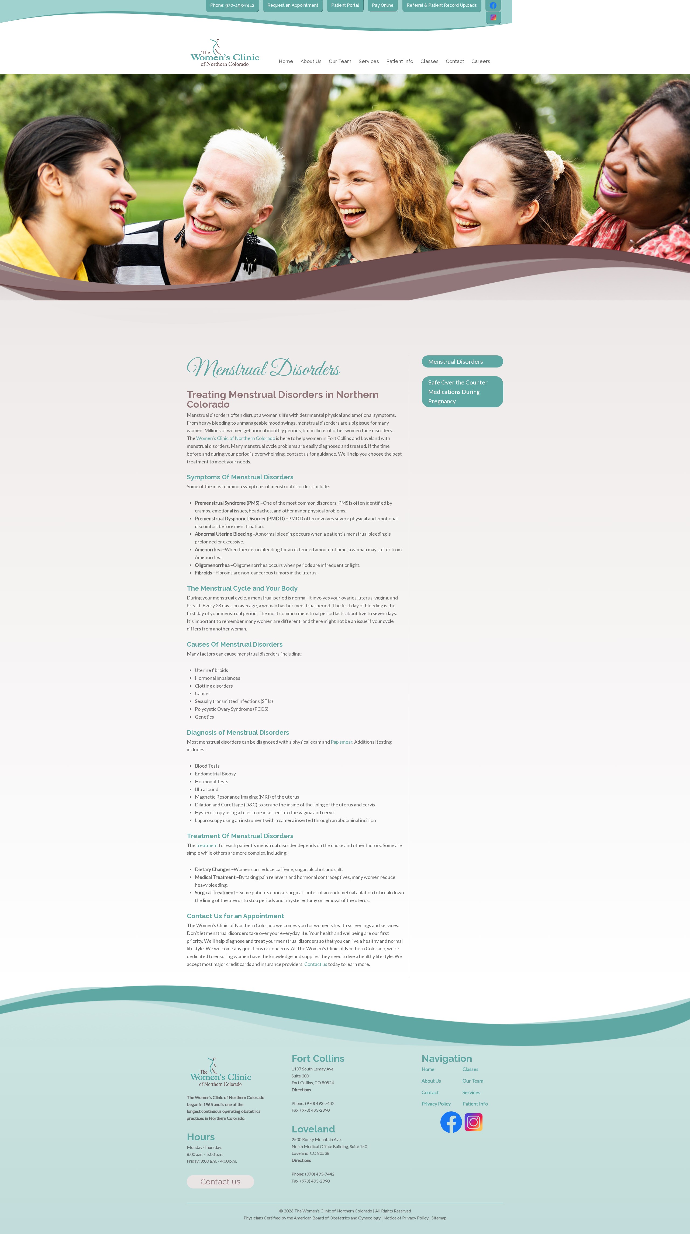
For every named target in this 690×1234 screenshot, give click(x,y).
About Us (311, 61)
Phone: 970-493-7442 (232, 5)
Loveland (313, 1129)
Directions (301, 1089)
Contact (455, 61)
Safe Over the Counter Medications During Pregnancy (458, 392)
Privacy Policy (436, 1104)
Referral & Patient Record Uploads (442, 5)
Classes (429, 61)
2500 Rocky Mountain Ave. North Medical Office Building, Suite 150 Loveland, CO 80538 (329, 1146)
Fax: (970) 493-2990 (311, 1109)
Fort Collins (318, 1058)
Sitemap (439, 1217)
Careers (480, 61)
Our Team (340, 61)
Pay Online (383, 5)
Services (369, 61)
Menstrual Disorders (455, 361)
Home (286, 61)
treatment (207, 845)
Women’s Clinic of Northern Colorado (235, 438)
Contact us (315, 964)
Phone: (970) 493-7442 (313, 1103)
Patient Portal (345, 5)
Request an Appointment (292, 5)
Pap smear (341, 742)
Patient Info (399, 61)
